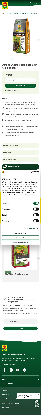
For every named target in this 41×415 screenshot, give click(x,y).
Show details (31, 228)
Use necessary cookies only (20, 242)
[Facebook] (4, 370)
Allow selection (20, 238)
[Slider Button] (38, 40)
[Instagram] (11, 370)
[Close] (30, 2)
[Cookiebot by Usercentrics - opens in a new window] (30, 172)
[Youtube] (17, 370)
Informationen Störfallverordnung (11, 399)
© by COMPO (5, 408)
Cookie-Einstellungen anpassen (10, 403)
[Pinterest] (24, 370)
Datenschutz (5, 394)
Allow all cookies (20, 234)
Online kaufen (20, 86)
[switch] (36, 209)
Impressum (5, 390)
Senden (20, 328)
